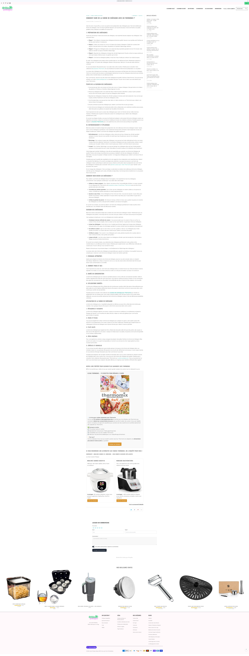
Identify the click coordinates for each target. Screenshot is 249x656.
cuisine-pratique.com (101, 79)
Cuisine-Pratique (92, 651)
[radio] (93, 528)
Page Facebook (120, 628)
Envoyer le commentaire (99, 550)
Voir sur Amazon (92, 500)
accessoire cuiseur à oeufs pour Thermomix (119, 185)
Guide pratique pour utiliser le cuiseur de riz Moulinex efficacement (153, 49)
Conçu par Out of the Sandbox (107, 651)
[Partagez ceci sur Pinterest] (138, 509)
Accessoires (135, 627)
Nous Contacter (105, 622)
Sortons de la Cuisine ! (137, 632)
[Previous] (7, 589)
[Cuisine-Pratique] (7, 8)
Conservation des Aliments (153, 622)
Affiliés (103, 627)
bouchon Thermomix (97, 121)
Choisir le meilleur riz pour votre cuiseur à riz (153, 69)
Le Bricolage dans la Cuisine (154, 641)
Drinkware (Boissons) (152, 634)
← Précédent (134, 15)
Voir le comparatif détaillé (136, 504)
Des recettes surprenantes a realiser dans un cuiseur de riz (153, 56)
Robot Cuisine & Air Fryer (153, 627)
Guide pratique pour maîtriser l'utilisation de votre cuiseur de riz (153, 85)
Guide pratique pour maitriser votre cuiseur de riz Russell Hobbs (153, 35)
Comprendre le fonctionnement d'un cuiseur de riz (152, 63)
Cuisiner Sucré (135, 620)
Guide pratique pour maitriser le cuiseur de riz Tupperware (152, 28)
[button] (171, 8)
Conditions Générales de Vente (123, 621)
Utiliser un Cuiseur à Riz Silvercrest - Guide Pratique (153, 21)
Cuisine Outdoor (151, 639)
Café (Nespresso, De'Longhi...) (154, 636)
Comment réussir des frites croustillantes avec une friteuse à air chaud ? (153, 76)
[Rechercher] (246, 8)
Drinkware (135, 629)
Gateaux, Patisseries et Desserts (154, 625)
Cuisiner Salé (135, 618)
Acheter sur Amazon (114, 444)
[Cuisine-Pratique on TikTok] (7, 3)
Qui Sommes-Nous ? (106, 620)
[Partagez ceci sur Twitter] (131, 509)
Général (150, 618)
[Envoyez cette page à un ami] (141, 509)
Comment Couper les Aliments (154, 632)
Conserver (135, 625)
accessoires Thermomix (98, 68)
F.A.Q (103, 625)
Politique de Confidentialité (122, 624)
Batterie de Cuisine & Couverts (154, 629)
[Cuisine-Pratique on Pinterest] (5, 3)
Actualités (150, 620)
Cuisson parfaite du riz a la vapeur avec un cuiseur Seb (153, 42)
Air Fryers (135, 622)
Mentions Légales (120, 626)
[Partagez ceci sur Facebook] (134, 509)
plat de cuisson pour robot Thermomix (121, 164)
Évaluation (94, 525)
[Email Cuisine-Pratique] (1, 3)
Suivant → (141, 15)
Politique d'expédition (106, 618)
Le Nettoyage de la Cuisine (153, 643)
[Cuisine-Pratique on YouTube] (9, 3)
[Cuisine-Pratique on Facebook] (3, 3)
